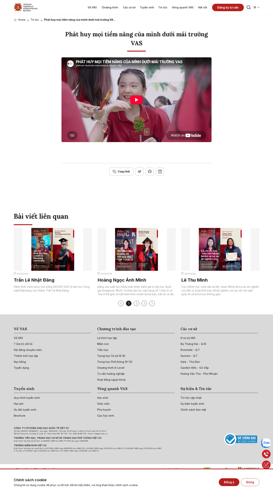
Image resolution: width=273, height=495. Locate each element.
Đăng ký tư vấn (228, 7)
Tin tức (34, 19)
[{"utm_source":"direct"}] (26, 7)
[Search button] (249, 7)
